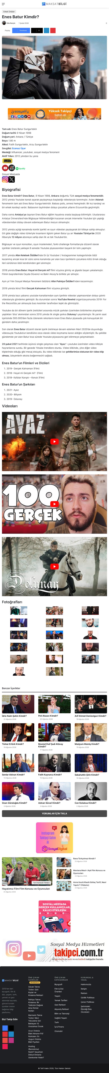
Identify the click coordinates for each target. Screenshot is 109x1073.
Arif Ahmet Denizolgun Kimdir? (90, 716)
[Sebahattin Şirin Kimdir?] (91, 763)
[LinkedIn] (46, 30)
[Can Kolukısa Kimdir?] (91, 791)
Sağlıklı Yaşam (60, 1018)
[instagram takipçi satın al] (54, 950)
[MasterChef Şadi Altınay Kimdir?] (54, 732)
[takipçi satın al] (54, 113)
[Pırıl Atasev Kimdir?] (54, 704)
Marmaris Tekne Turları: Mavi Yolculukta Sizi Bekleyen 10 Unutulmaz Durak (35, 1020)
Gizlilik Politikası (87, 997)
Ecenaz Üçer (19, 148)
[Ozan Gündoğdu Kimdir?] (18, 791)
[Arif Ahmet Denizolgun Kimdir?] (91, 704)
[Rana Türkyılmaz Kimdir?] (64, 862)
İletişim (84, 989)
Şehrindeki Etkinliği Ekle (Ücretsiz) (86, 1009)
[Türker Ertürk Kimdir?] (18, 732)
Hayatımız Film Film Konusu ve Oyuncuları (26, 888)
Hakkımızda (86, 984)
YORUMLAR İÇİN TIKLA (54, 813)
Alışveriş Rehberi (61, 1009)
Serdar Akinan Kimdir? (13, 774)
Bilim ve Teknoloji (61, 1013)
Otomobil (58, 1031)
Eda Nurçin (11, 23)
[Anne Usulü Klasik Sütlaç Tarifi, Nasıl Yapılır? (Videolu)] (64, 886)
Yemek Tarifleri (60, 1000)
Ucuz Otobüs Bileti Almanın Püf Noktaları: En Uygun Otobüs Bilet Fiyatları (35, 1036)
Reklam (84, 993)
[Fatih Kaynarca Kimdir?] (54, 763)
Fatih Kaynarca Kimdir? (50, 774)
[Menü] (3, 5)
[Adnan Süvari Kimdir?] (54, 791)
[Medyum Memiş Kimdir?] (91, 732)
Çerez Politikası (87, 1002)
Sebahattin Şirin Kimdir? (87, 774)
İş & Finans (59, 1027)
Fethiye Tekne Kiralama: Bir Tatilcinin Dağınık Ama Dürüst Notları (35, 1005)
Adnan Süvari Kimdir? (49, 803)
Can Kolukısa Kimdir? (85, 803)
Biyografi (58, 984)
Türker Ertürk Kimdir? (13, 744)
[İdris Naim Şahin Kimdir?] (18, 704)
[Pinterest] (53, 30)
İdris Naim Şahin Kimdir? (14, 716)
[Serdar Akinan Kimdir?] (18, 763)
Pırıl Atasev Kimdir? (48, 715)
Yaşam (57, 996)
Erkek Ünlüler (9, 12)
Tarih (56, 1022)
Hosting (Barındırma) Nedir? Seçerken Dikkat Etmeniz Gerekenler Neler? (36, 1052)
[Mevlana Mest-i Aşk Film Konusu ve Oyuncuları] (64, 874)
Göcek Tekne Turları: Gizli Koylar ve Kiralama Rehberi (35, 991)
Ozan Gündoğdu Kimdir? (14, 803)
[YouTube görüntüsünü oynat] (54, 441)
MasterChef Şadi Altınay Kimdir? (50, 745)
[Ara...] (105, 5)
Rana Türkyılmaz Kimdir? (84, 858)
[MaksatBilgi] (54, 4)
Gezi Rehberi (60, 1005)
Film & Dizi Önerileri (58, 990)
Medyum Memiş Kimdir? (87, 744)
